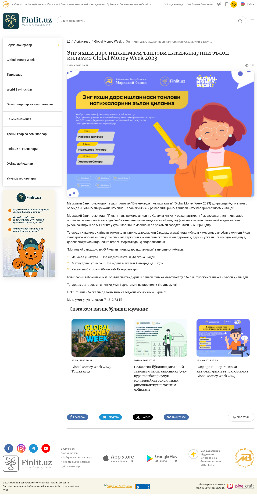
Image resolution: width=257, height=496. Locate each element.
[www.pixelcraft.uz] (240, 486)
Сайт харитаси (69, 453)
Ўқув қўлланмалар (216, 37)
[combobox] (249, 4)
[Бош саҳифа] (68, 41)
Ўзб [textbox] (249, 4)
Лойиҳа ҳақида (173, 4)
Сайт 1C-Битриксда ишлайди (210, 488)
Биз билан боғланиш (200, 4)
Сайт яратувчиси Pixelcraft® (211, 484)
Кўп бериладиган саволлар (76, 457)
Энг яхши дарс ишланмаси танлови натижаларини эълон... (169, 41)
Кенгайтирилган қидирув (75, 461)
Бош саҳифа (68, 448)
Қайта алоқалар (70, 466)
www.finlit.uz (55, 486)
